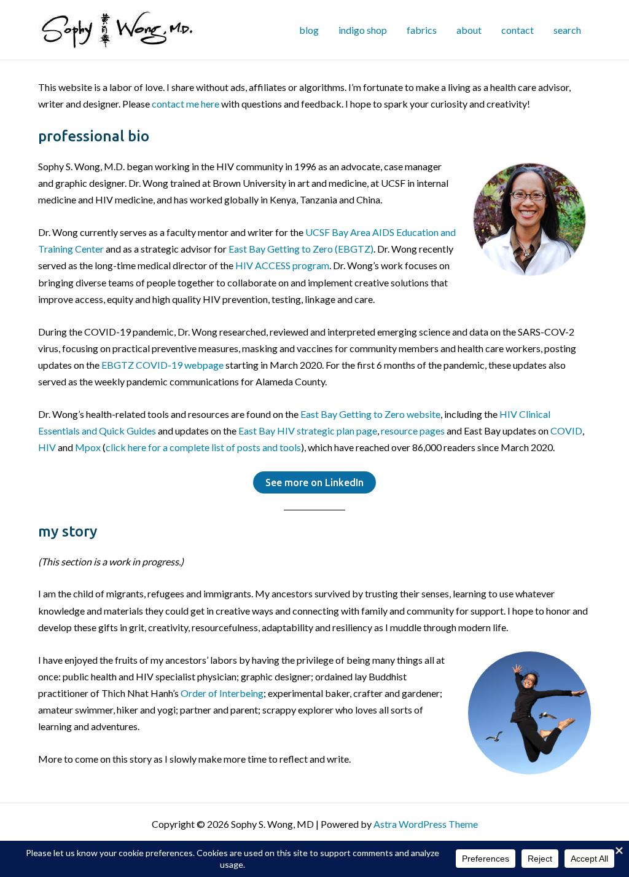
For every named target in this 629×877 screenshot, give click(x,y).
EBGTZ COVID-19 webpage (162, 365)
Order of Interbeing (222, 693)
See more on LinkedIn (314, 482)
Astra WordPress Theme (425, 824)
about (469, 30)
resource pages (413, 430)
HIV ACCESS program (282, 265)
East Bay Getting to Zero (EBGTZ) (301, 248)
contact (517, 30)
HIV (47, 447)
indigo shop (362, 30)
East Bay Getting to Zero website (370, 414)
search (567, 30)
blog (309, 30)
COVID (566, 430)
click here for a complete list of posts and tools (203, 447)
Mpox (88, 447)
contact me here (185, 103)
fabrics (422, 30)
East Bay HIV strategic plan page (307, 430)
